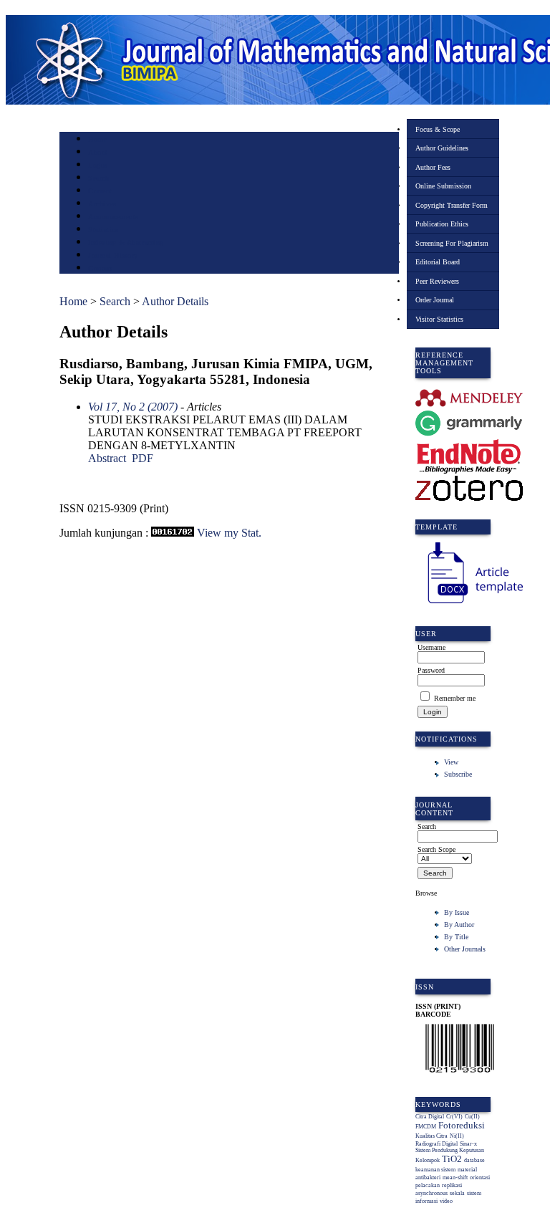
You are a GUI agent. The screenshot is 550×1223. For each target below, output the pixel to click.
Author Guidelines (441, 148)
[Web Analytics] (172, 533)
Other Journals (465, 949)
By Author (459, 925)
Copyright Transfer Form (451, 205)
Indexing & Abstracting (125, 242)
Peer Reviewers (437, 281)
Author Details (175, 301)
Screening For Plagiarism (451, 243)
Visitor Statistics (439, 319)
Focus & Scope (437, 129)
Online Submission (443, 186)
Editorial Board (437, 262)
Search (98, 178)
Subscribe (458, 774)
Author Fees (432, 167)
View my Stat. (229, 533)
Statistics (103, 230)
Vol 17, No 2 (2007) (133, 407)
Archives (102, 204)
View (451, 762)
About (98, 152)
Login (97, 165)
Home (97, 139)
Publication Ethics (441, 224)
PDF (142, 458)
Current (100, 191)
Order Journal (434, 300)
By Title (456, 937)
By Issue (456, 912)
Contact (100, 268)
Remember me (455, 698)
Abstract (107, 458)
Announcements (113, 217)
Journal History (113, 255)
